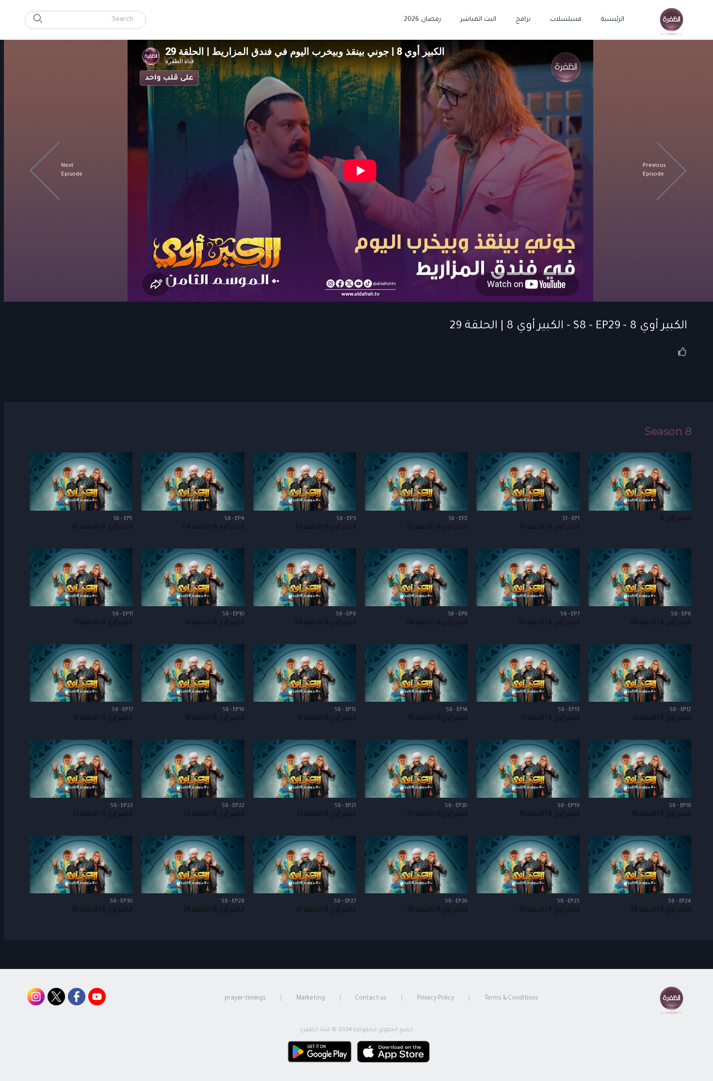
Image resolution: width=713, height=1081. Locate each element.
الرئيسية (612, 19)
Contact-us (371, 998)
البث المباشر (478, 19)
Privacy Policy (435, 998)
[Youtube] (97, 999)
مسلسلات (566, 19)
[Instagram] (36, 999)
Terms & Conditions (511, 998)
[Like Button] (682, 351)
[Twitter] (56, 999)
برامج (523, 19)
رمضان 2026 (422, 19)
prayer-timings (245, 998)
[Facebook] (76, 999)
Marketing (310, 998)
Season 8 (668, 431)
